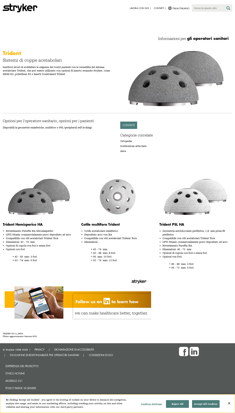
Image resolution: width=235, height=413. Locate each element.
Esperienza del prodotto (22, 366)
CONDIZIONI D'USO (101, 355)
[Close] (229, 403)
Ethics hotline (15, 373)
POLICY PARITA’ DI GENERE (21, 388)
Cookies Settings (151, 404)
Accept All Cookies (205, 404)
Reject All (177, 404)
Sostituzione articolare (133, 146)
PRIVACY (39, 349)
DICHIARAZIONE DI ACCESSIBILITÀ (74, 349)
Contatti (129, 125)
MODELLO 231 (14, 381)
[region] (117, 403)
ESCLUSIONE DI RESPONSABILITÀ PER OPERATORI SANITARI (44, 355)
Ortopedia (126, 141)
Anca (123, 150)
